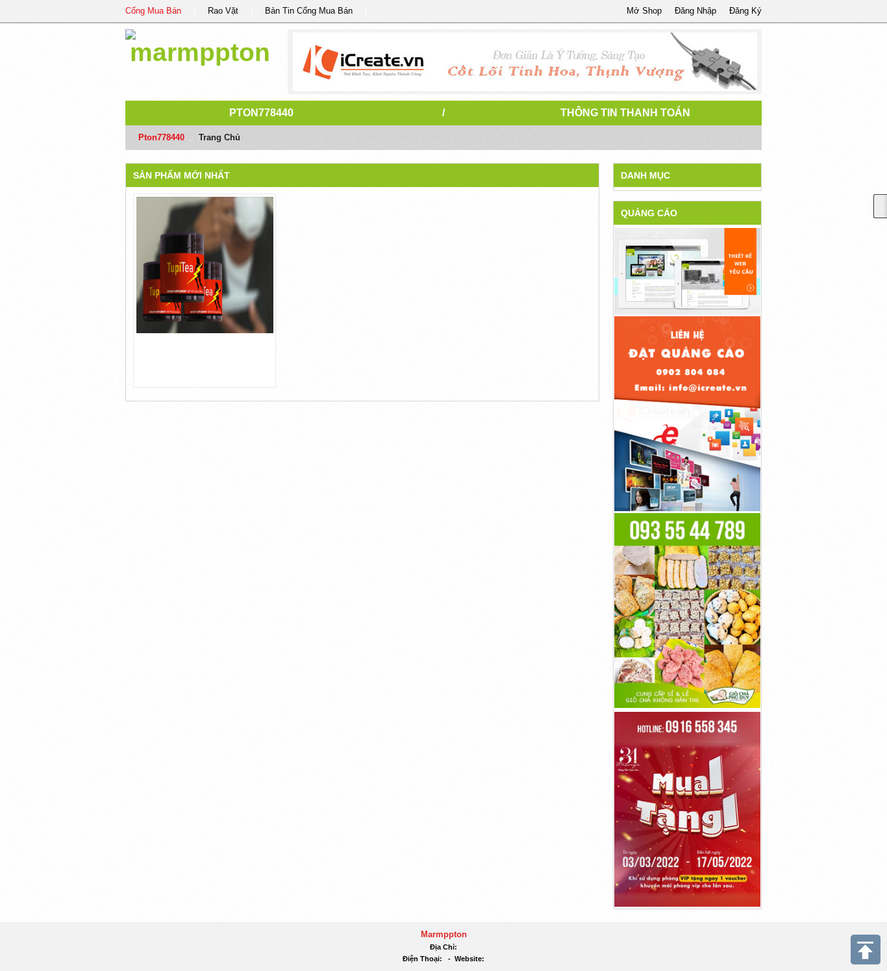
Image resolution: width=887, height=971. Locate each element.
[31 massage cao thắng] (687, 808)
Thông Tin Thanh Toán (625, 112)
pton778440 (261, 112)
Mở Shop (644, 11)
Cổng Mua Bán (153, 11)
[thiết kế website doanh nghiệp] (687, 270)
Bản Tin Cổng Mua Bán (309, 11)
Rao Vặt (223, 11)
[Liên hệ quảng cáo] (687, 413)
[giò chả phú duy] (687, 609)
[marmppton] (199, 45)
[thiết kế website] (525, 61)
